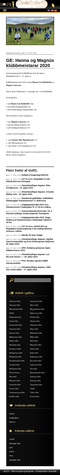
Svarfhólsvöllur (15, 384)
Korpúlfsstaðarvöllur (17, 360)
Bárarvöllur (34, 305)
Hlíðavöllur (34, 337)
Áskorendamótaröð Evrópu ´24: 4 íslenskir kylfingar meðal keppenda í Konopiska (29, 212)
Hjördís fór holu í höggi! (32, 235)
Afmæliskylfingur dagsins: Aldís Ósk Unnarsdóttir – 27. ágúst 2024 (28, 268)
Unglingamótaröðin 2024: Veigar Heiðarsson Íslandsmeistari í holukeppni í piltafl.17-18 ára (29, 219)
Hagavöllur (34, 329)
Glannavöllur (35, 321)
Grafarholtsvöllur (15, 325)
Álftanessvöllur (14, 301)
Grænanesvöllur (36, 325)
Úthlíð (32, 388)
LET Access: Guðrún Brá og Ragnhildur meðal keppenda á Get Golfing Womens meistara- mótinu (29, 228)
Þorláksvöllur (14, 396)
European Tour (14, 443)
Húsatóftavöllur (36, 345)
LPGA (11, 451)
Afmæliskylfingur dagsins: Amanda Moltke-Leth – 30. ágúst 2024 (30, 193)
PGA (11, 455)
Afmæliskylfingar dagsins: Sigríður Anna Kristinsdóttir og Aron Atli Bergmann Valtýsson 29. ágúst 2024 (30, 241)
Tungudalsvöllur (36, 384)
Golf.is (12, 413)
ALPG (11, 439)
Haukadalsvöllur (36, 333)
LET (11, 447)
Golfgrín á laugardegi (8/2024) (35, 175)
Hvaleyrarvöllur (15, 349)
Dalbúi (11, 313)
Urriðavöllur (14, 388)
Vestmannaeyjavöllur (17, 392)
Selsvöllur (13, 376)
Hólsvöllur (34, 341)
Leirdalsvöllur (14, 364)
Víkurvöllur (34, 392)
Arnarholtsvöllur (36, 301)
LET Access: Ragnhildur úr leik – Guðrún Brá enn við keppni (28, 180)
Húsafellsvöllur (14, 345)
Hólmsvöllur (14, 341)
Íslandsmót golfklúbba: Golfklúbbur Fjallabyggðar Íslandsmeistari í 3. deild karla (29, 199)
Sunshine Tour (14, 459)
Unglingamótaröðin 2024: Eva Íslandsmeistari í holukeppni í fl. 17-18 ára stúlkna (28, 206)
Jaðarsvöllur (34, 349)
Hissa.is (12, 421)
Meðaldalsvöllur (15, 368)
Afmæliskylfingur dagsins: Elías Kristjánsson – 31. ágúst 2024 (28, 186)
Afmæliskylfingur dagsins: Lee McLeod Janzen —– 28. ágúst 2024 (27, 255)
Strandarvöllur (35, 380)
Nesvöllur (33, 368)
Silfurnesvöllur (14, 380)
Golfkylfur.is (14, 417)
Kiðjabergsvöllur (36, 356)
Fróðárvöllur (35, 317)
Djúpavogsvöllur (36, 313)
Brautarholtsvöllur (16, 309)
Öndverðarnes (14, 372)
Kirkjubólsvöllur (15, 356)
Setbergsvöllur (35, 376)
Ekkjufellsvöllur (15, 317)
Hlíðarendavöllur (15, 337)
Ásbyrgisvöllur (14, 305)
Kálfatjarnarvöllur (16, 353)
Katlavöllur (34, 353)
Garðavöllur (13, 321)
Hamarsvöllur (14, 333)
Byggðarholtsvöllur (37, 309)
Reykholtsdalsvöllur (37, 372)
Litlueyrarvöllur (36, 364)
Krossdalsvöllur (36, 360)
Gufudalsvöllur (14, 329)
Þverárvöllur (34, 396)
